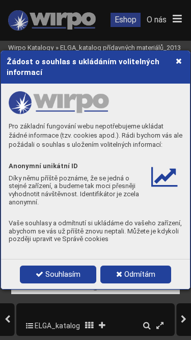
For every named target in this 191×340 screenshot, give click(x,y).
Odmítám (138, 274)
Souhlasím (61, 274)
